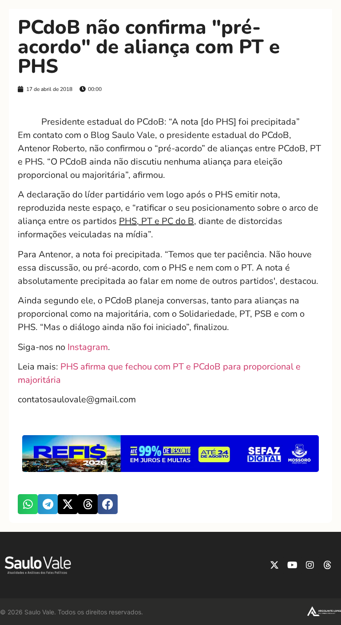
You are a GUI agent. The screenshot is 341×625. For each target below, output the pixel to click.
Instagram (87, 347)
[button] (28, 504)
